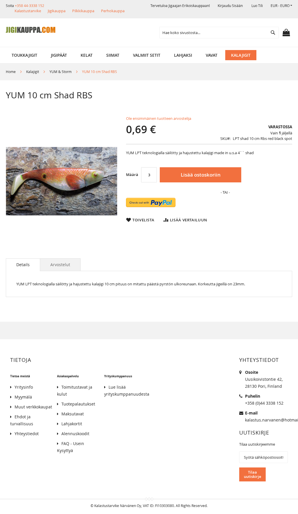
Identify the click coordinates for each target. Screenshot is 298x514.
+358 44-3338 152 (29, 5)
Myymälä (23, 397)
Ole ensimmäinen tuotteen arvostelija (158, 118)
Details (23, 264)
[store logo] (30, 30)
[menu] (149, 55)
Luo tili (257, 5)
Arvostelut (60, 264)
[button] (281, 5)
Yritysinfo (24, 387)
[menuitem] (24, 55)
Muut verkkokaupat (33, 407)
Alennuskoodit (75, 433)
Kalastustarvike (28, 10)
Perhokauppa (113, 10)
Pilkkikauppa (83, 10)
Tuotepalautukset (78, 404)
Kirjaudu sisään (230, 5)
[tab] (23, 264)
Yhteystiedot (27, 433)
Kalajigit (32, 71)
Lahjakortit (71, 423)
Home (11, 71)
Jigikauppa (56, 10)
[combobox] (219, 32)
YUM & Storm (60, 71)
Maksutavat (72, 414)
